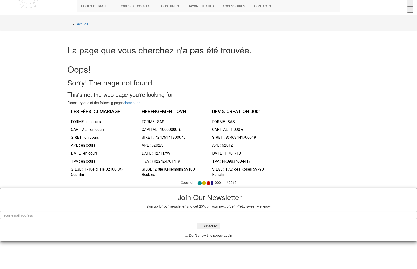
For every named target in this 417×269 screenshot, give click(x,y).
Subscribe (210, 225)
